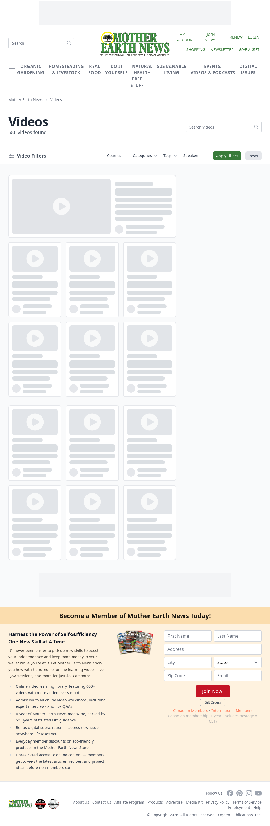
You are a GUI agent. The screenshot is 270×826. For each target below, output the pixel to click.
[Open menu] (12, 66)
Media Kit (194, 802)
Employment (239, 807)
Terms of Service (247, 802)
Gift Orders (213, 702)
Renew (236, 37)
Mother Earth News (25, 99)
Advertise (174, 802)
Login (253, 37)
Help (257, 807)
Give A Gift (249, 49)
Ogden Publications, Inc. (240, 814)
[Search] (69, 43)
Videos (56, 99)
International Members (232, 710)
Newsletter (222, 49)
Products (155, 802)
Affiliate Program (129, 802)
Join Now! (210, 37)
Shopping (195, 49)
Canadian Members (190, 710)
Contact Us (101, 802)
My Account (186, 37)
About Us (81, 802)
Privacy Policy (217, 802)
